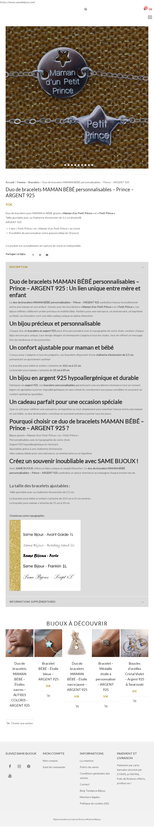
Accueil (10, 183)
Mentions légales (90, 798)
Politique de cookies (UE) (94, 804)
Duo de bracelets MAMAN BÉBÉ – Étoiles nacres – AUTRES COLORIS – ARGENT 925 (20, 686)
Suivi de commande (54, 768)
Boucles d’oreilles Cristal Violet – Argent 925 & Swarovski (134, 675)
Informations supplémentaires (32, 603)
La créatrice (87, 762)
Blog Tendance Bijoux (92, 792)
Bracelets (34, 183)
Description (18, 268)
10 (92, 166)
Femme (21, 183)
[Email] (47, 256)
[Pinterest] (40, 256)
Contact (85, 785)
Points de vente (89, 768)
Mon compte (50, 762)
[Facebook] (33, 256)
